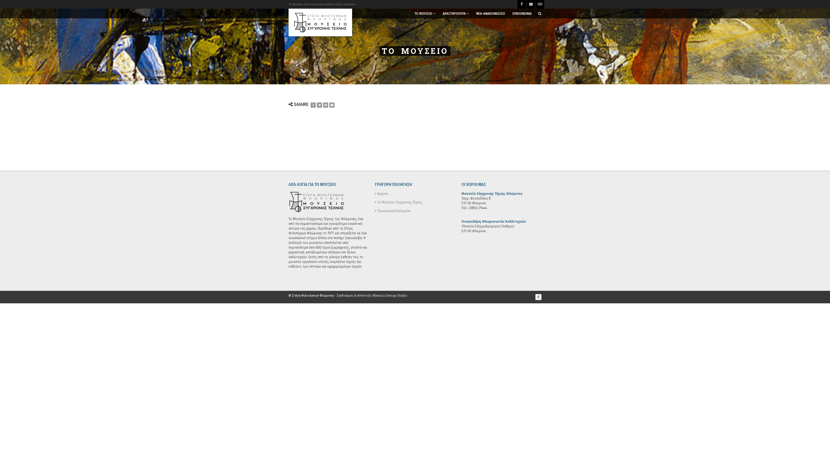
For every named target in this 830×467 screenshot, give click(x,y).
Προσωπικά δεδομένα (393, 211)
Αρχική (382, 194)
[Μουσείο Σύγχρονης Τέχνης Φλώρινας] (320, 22)
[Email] (332, 105)
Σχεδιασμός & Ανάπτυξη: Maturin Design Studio (372, 295)
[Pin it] (325, 105)
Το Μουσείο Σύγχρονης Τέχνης (400, 202)
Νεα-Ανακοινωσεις (490, 13)
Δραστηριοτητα (454, 13)
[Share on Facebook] (313, 105)
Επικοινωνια (522, 13)
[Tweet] (319, 105)
